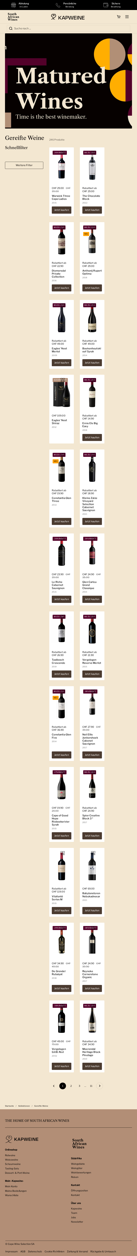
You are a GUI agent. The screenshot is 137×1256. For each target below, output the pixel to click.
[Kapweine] (68, 17)
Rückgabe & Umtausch (103, 1251)
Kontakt (75, 1195)
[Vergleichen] (63, 153)
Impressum (11, 1251)
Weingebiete (78, 1163)
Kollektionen (24, 1106)
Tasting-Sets (12, 1168)
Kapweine (76, 1208)
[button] (118, 16)
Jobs (73, 1217)
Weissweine (11, 1159)
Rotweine (10, 1155)
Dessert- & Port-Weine (17, 1172)
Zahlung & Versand (77, 1251)
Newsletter (77, 1221)
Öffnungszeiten (79, 1190)
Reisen (74, 1177)
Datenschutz (35, 1251)
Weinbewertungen (81, 1172)
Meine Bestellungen (16, 1190)
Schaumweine (13, 1164)
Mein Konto (11, 1186)
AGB (22, 1251)
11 (92, 1085)
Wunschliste (12, 1195)
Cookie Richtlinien (54, 1251)
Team (74, 1212)
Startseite (9, 1106)
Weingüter (76, 1168)
